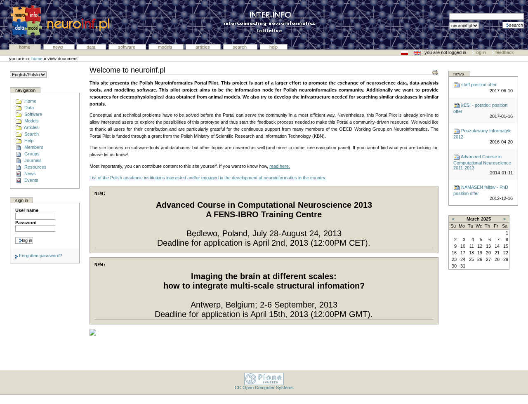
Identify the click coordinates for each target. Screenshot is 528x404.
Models (166, 47)
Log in (480, 52)
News (59, 47)
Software (127, 47)
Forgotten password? (40, 255)
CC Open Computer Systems (264, 387)
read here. (279, 166)
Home (25, 47)
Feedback (504, 52)
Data (92, 47)
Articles (203, 47)
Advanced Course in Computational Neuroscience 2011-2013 (482, 162)
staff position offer (478, 84)
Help (273, 47)
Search (240, 47)
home (36, 58)
